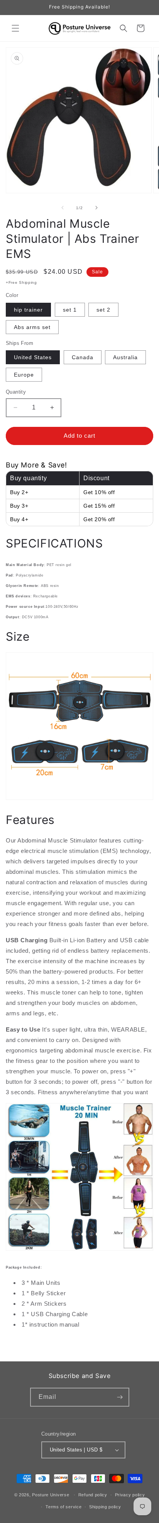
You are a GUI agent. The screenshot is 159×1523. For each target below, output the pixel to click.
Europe (24, 375)
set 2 (103, 310)
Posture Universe (50, 1494)
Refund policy (92, 1494)
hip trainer (28, 310)
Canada (82, 357)
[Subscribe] (120, 1397)
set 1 (70, 310)
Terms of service (63, 1506)
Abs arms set (32, 327)
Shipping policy (105, 1506)
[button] (15, 28)
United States (33, 357)
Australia (125, 357)
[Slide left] (62, 207)
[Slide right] (96, 207)
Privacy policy (130, 1494)
